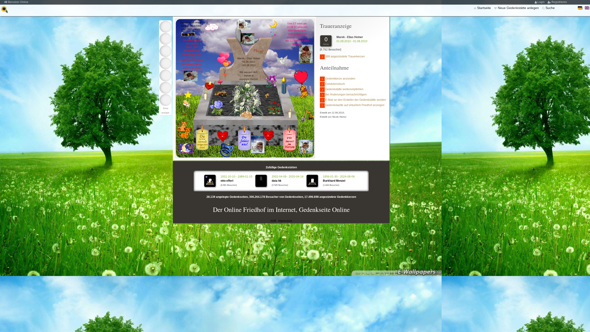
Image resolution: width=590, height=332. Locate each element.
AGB (273, 220)
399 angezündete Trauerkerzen (345, 56)
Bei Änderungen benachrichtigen (346, 94)
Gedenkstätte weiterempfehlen (344, 89)
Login (541, 2)
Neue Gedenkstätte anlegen (519, 8)
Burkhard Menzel (334, 180)
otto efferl (227, 180)
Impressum (285, 220)
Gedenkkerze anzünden (340, 78)
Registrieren (559, 2)
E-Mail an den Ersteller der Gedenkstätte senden (355, 99)
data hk (276, 180)
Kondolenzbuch (335, 84)
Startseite (484, 8)
